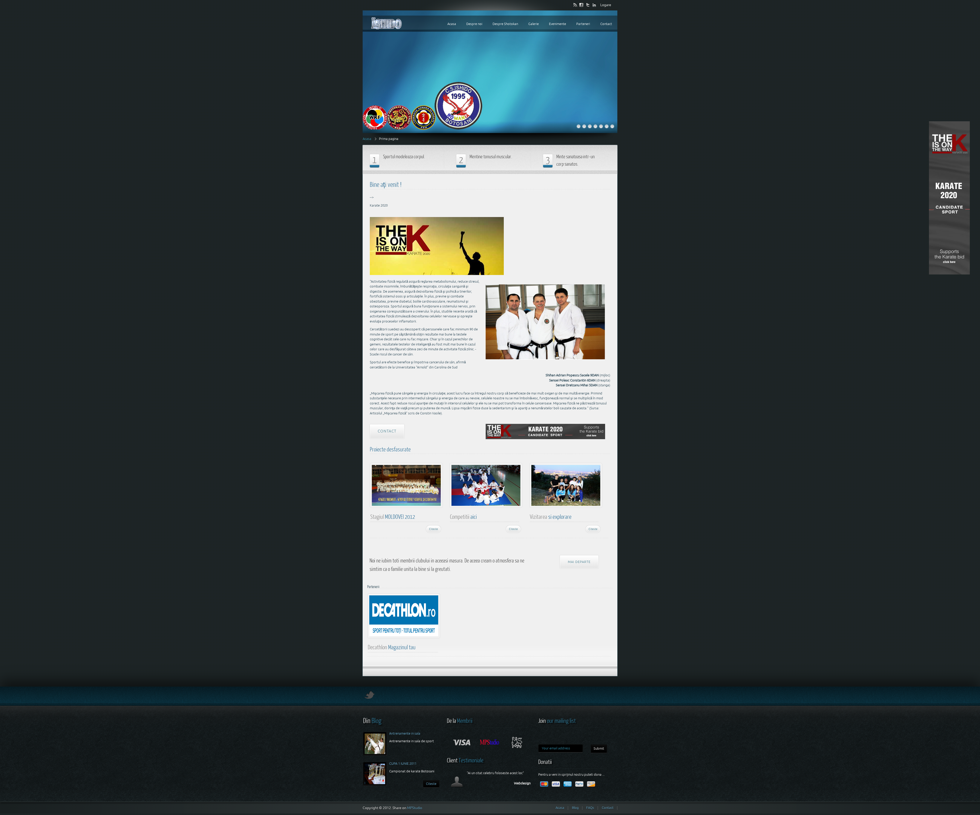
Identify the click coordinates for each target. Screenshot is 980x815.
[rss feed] (575, 4)
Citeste (433, 529)
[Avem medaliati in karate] (595, 126)
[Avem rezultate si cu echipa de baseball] (601, 126)
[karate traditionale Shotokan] (590, 126)
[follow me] (588, 4)
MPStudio (414, 808)
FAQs (590, 808)
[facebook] (582, 4)
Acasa (367, 139)
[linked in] (594, 4)
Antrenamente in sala (404, 733)
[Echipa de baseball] (584, 126)
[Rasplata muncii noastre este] (607, 126)
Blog (575, 808)
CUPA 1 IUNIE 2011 (402, 763)
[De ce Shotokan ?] (612, 126)
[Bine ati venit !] (579, 126)
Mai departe (579, 562)
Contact (387, 431)
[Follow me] (368, 697)
